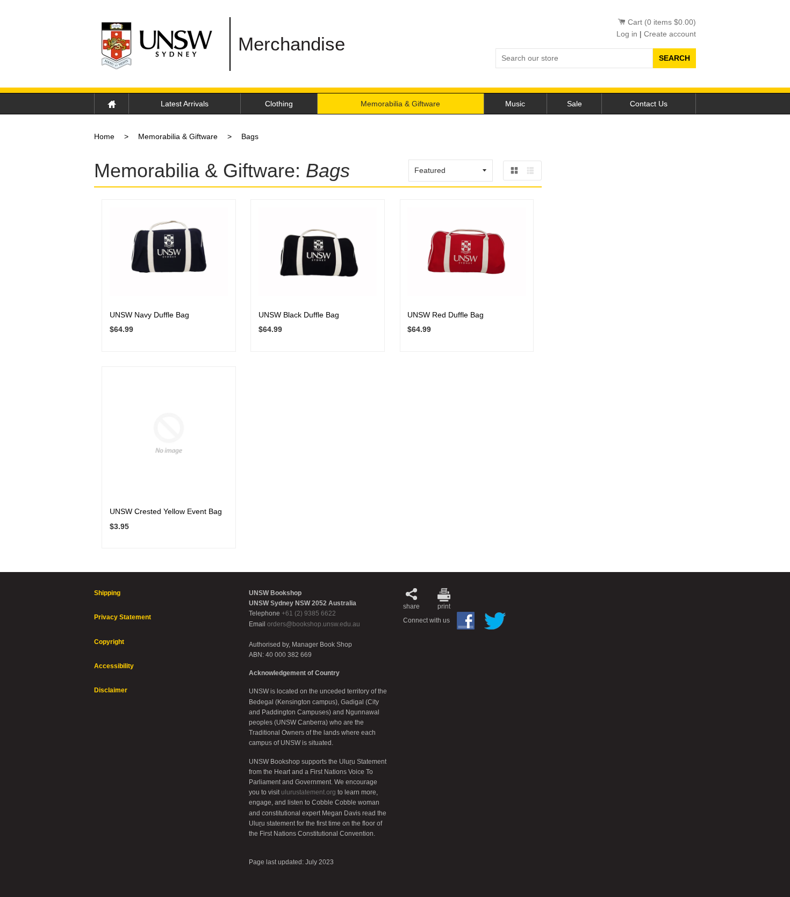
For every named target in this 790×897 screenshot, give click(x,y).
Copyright (109, 642)
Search (674, 58)
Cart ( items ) (662, 22)
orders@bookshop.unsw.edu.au (313, 624)
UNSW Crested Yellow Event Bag (166, 511)
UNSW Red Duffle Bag (445, 314)
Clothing (279, 103)
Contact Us (648, 103)
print (443, 606)
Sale (574, 103)
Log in (626, 34)
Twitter (495, 621)
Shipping (107, 593)
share (411, 606)
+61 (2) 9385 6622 (309, 613)
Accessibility (114, 666)
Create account (670, 34)
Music (515, 103)
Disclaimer (110, 690)
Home (111, 103)
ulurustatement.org (308, 792)
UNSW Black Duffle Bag (298, 314)
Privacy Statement (122, 617)
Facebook (466, 621)
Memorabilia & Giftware (400, 103)
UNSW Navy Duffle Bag (149, 314)
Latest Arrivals (185, 103)
